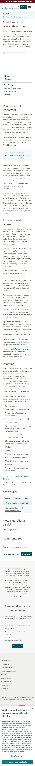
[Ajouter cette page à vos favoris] (5, 76)
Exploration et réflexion (12, 91)
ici (26, 273)
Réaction (7, 95)
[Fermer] (33, 708)
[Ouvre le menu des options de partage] (5, 79)
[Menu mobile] (29, 7)
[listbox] (11, 530)
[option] (11, 529)
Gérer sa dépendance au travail (16, 503)
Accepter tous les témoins (17, 762)
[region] (17, 736)
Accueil (5, 14)
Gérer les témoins (17, 756)
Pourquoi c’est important (12, 88)
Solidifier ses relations (19, 349)
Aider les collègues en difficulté (16, 498)
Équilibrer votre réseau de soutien (14, 17)
